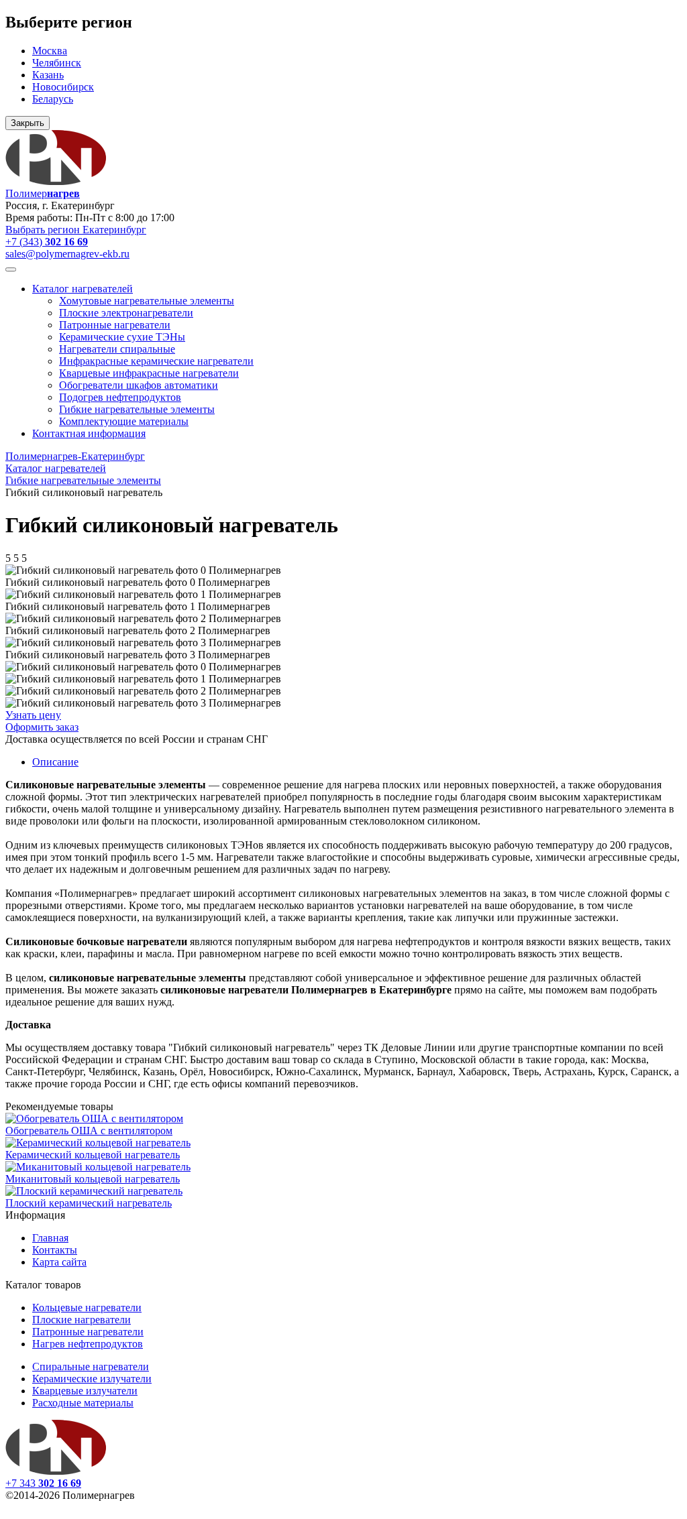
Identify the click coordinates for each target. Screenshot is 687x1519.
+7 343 (43, 1483)
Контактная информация (89, 433)
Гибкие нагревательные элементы (137, 409)
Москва (49, 50)
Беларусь (52, 99)
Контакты (54, 1250)
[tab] (55, 762)
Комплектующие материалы (124, 421)
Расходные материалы (83, 1402)
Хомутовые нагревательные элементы (146, 300)
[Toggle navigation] (10, 269)
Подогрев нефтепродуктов (120, 397)
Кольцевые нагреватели (87, 1307)
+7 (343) (46, 241)
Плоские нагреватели (81, 1319)
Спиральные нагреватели (90, 1366)
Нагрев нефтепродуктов (87, 1343)
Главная (50, 1237)
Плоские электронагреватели (126, 312)
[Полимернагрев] (55, 1471)
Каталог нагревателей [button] (82, 288)
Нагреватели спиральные (117, 349)
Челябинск (56, 62)
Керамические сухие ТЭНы (122, 337)
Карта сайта (59, 1262)
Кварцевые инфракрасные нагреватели (149, 373)
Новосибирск (63, 87)
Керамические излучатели (92, 1378)
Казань (48, 74)
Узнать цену (33, 715)
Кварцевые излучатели (85, 1390)
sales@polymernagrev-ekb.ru (67, 253)
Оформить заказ (41, 727)
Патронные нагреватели (114, 324)
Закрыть (27, 123)
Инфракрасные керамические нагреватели (156, 361)
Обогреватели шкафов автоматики (138, 385)
